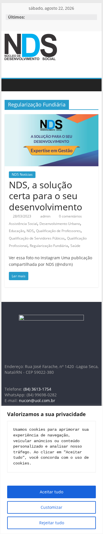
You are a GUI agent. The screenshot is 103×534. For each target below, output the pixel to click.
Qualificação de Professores (58, 230)
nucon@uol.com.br (37, 400)
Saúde (75, 245)
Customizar (51, 507)
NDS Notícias (22, 174)
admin (45, 216)
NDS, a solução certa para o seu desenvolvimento (45, 196)
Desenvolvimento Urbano (59, 223)
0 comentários (70, 216)
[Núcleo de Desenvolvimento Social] (10, 85)
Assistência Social (23, 223)
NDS (30, 230)
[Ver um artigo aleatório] (92, 85)
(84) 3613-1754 (37, 389)
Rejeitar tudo (51, 522)
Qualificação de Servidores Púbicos (37, 238)
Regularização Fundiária (49, 245)
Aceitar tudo (51, 492)
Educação (16, 230)
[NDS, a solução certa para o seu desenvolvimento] (51, 117)
